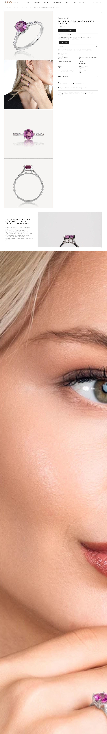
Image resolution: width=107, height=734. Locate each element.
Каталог (29, 2)
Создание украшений (56, 2)
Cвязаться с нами (66, 30)
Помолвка (37, 2)
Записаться (64, 42)
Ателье (66, 2)
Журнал (74, 2)
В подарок (45, 2)
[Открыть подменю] (61, 2)
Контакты (81, 2)
